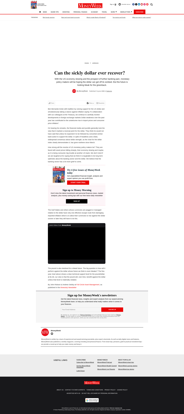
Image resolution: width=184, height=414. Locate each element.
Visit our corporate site (116, 410)
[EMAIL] (52, 333)
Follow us (91, 103)
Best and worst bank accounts (70, 17)
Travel (104, 12)
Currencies (95, 63)
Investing (66, 12)
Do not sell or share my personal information (99, 395)
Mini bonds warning (49, 17)
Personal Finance (80, 12)
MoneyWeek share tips (126, 364)
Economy (94, 12)
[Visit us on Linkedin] (139, 4)
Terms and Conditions (94, 392)
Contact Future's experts (75, 392)
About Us (60, 392)
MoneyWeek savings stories (127, 368)
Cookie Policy (122, 392)
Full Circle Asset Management (87, 285)
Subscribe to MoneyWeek (85, 364)
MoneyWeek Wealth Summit (107, 368)
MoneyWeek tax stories (126, 371)
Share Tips (55, 12)
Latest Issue (80, 373)
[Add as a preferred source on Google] (92, 402)
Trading (87, 63)
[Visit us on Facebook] (133, 4)
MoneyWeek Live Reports (106, 371)
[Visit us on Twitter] (136, 4)
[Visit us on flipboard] (147, 4)
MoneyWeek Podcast (104, 364)
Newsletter (102, 103)
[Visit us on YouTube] (142, 4)
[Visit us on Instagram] (144, 4)
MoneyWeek (83, 91)
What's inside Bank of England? (96, 17)
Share (52, 103)
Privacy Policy (110, 392)
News (45, 12)
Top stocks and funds (119, 17)
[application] (76, 243)
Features (109, 91)
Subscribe (139, 12)
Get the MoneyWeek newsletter (83, 368)
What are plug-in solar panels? (141, 17)
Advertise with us (73, 395)
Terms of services (85, 315)
